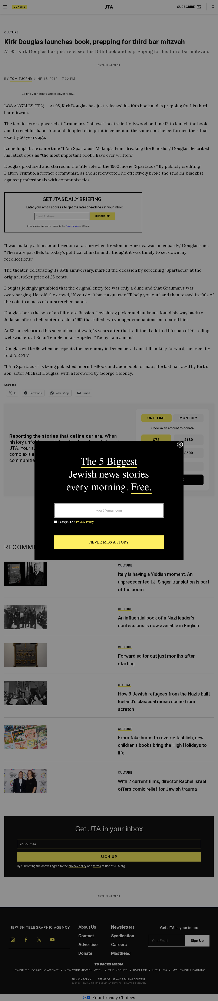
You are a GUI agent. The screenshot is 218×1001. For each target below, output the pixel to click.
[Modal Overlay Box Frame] (109, 500)
